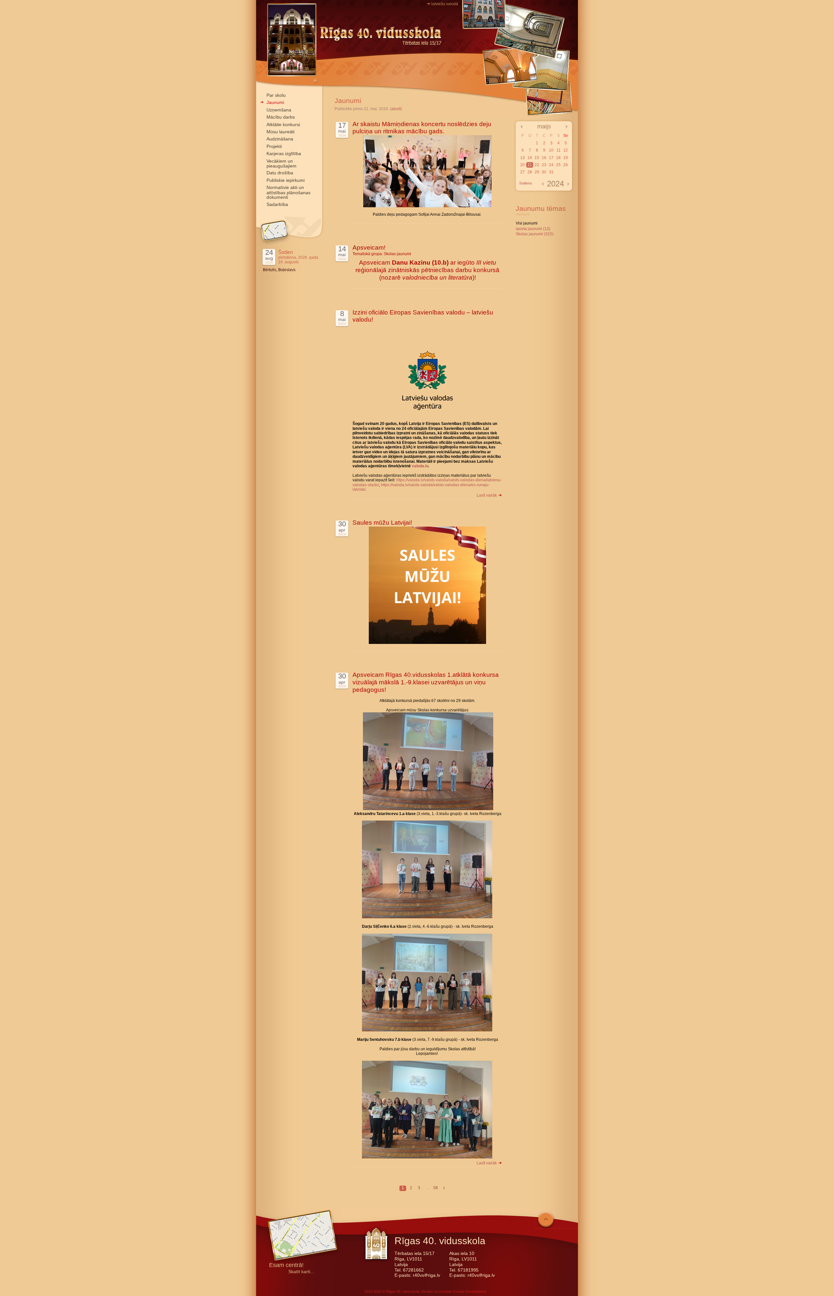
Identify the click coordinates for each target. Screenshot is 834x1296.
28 (529, 172)
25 (558, 165)
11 (558, 150)
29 (537, 172)
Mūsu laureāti (280, 131)
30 (544, 172)
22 (537, 165)
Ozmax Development (469, 1291)
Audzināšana (279, 138)
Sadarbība (277, 204)
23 (544, 165)
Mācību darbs (280, 117)
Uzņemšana (278, 109)
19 (565, 157)
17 (551, 157)
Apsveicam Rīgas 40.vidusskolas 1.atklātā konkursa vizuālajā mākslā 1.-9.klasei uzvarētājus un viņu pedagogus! (425, 682)
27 (522, 172)
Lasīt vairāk (487, 495)
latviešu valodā (444, 4)
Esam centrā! (286, 1265)
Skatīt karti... (301, 1271)
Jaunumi (275, 102)
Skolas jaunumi (397, 254)
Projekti (274, 146)
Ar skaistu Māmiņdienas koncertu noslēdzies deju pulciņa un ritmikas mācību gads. (421, 128)
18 (558, 157)
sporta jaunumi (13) (533, 228)
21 (529, 165)
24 (551, 165)
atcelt (396, 109)
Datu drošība (279, 172)
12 (565, 150)
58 (435, 1188)
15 (537, 157)
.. (427, 1188)
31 (551, 172)
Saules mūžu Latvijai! (382, 522)
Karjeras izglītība (283, 153)
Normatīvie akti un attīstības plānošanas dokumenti (288, 192)
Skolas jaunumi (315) (535, 234)
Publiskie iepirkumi (285, 180)
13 (522, 157)
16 (544, 157)
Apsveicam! (368, 247)
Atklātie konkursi (283, 124)
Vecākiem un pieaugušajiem (281, 163)
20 (522, 165)
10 (551, 150)
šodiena (525, 183)
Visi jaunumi (527, 223)
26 (565, 165)
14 (529, 157)
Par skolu (276, 95)
